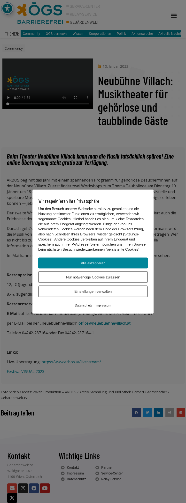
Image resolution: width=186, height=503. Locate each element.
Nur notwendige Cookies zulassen (93, 277)
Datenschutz (84, 305)
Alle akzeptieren (93, 263)
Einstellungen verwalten (93, 291)
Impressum (103, 305)
